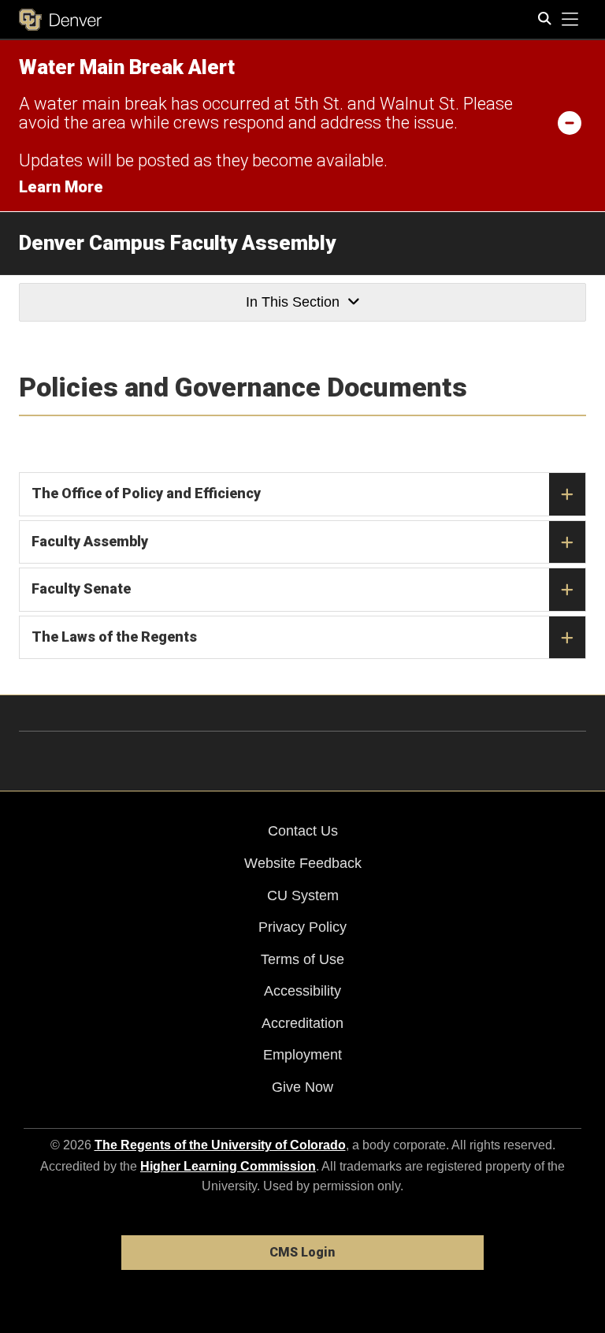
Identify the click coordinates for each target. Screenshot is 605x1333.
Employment (302, 1055)
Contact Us (303, 831)
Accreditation (302, 1023)
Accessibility (302, 991)
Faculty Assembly (90, 541)
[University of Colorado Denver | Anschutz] (60, 20)
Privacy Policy (302, 927)
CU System (303, 895)
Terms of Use (302, 959)
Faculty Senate (81, 588)
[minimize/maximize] (569, 122)
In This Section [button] (293, 302)
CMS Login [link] (302, 1252)
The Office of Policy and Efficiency (146, 493)
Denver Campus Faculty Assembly (177, 243)
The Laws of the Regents (114, 636)
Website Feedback (303, 863)
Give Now (302, 1087)
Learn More (61, 186)
